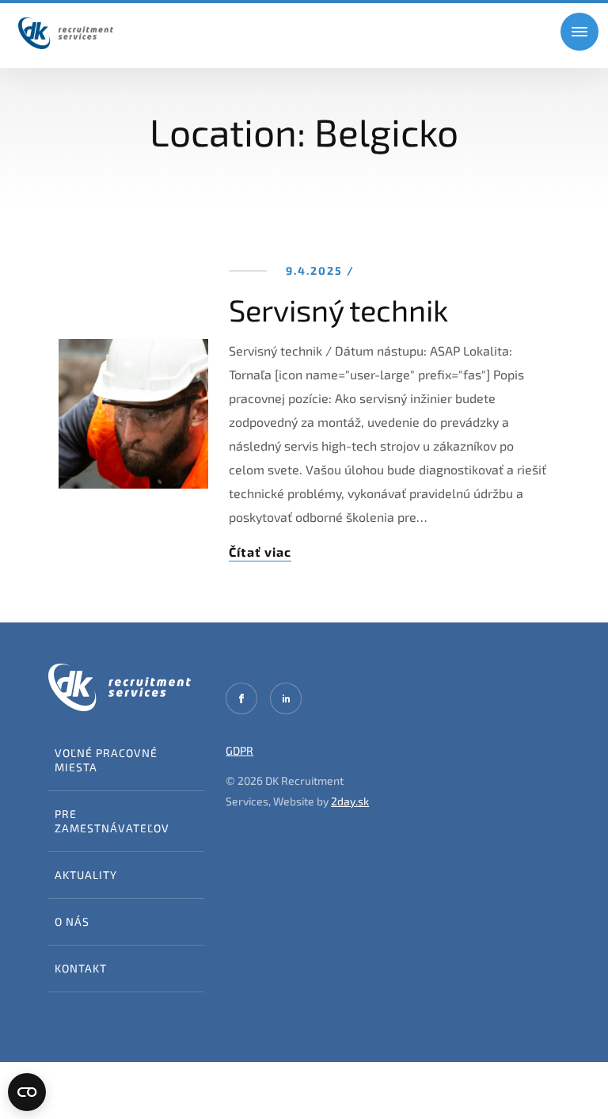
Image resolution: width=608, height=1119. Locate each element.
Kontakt (81, 968)
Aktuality (86, 874)
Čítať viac (260, 551)
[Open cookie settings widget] (27, 1092)
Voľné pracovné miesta (106, 760)
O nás (72, 921)
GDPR (239, 750)
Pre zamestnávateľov (112, 821)
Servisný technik (338, 309)
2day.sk (350, 801)
